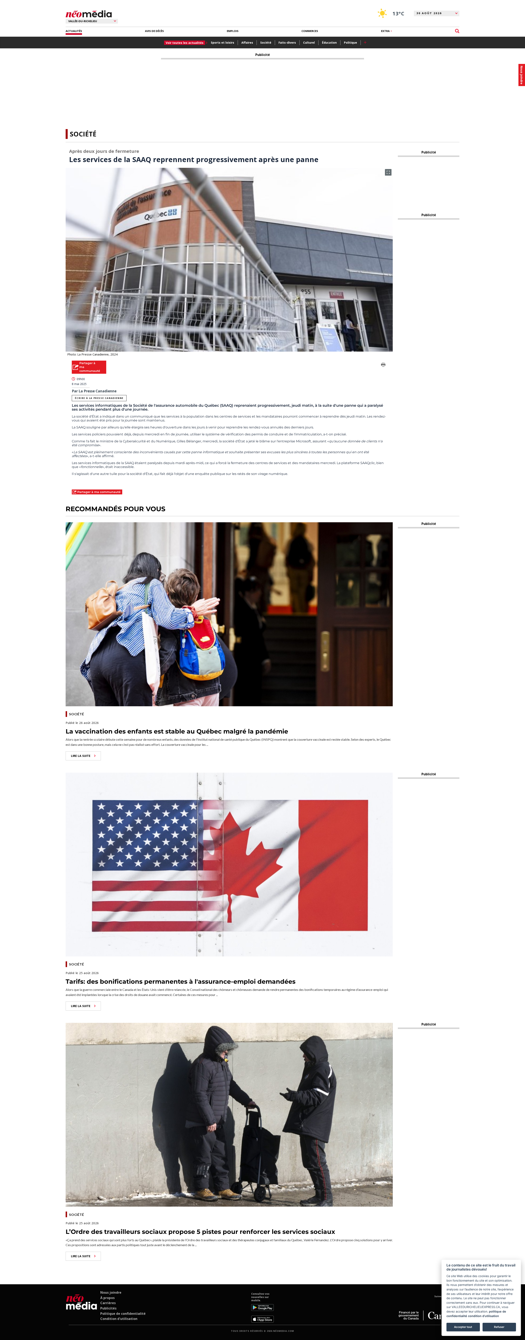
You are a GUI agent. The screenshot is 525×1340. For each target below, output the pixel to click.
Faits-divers (287, 42)
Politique (350, 42)
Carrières (108, 1303)
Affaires (247, 42)
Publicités (108, 1308)
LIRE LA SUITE (80, 756)
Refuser (499, 1327)
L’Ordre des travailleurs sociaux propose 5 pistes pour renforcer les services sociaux (200, 1232)
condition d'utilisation (483, 1316)
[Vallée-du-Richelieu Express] (81, 1307)
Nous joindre (110, 1292)
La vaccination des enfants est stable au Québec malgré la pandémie (177, 731)
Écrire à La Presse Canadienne (99, 398)
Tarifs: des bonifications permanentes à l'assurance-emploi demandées (181, 981)
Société (265, 42)
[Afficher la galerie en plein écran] (388, 172)
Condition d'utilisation (118, 1318)
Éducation (329, 42)
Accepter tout (463, 1327)
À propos (107, 1298)
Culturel (309, 42)
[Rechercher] (457, 31)
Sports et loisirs (222, 42)
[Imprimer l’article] (383, 365)
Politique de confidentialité (123, 1313)
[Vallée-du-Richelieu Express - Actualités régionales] (89, 14)
